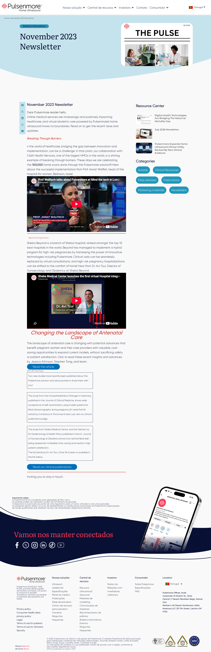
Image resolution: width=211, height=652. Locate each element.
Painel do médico (61, 594)
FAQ (137, 591)
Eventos (84, 623)
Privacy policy (24, 609)
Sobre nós (112, 584)
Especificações (60, 591)
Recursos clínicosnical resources (86, 591)
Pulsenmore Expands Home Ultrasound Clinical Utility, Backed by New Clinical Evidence (171, 148)
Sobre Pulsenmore (144, 584)
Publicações (58, 598)
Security (21, 630)
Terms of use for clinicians (30, 626)
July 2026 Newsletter (167, 129)
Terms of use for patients (29, 623)
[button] (22, 105)
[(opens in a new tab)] (144, 119)
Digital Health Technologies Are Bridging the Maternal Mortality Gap (171, 118)
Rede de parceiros (61, 602)
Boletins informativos (90, 619)
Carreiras (57, 612)
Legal (19, 619)
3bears (26, 649)
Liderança (112, 594)
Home (6, 18)
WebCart (25, 646)
